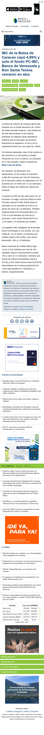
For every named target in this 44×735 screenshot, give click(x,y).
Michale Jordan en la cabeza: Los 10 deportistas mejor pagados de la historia (22, 554)
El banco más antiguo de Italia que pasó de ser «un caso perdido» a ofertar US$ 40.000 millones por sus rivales (22, 597)
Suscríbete (24, 26)
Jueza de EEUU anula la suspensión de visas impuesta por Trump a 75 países (21, 510)
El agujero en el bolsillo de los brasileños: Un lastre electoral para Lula (21, 578)
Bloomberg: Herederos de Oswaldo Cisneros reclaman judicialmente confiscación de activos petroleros (21, 409)
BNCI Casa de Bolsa (10, 85)
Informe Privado (12, 26)
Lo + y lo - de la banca (9, 667)
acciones (24, 81)
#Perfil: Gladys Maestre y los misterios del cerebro (19, 570)
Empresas (6, 81)
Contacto (34, 26)
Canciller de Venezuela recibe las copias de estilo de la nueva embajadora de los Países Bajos (20, 493)
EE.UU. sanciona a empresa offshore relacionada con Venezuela (17, 428)
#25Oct (15, 81)
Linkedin (9, 711)
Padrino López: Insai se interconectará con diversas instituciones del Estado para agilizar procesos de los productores (21, 473)
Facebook (29, 309)
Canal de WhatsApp (26, 306)
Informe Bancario (7, 662)
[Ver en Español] (42, 2)
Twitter (21, 309)
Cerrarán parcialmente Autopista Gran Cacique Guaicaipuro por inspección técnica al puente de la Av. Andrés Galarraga (22, 483)
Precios (22, 89)
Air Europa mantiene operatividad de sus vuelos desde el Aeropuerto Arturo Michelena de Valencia (22, 587)
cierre (37, 85)
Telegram (7, 309)
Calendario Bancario (9, 672)
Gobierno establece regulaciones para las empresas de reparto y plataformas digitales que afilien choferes (22, 391)
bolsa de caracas (26, 85)
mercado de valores (10, 89)
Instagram (15, 309)
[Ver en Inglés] (39, 2)
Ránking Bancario (8, 657)
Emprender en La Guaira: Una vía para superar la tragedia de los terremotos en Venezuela (22, 562)
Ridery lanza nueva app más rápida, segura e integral (21, 400)
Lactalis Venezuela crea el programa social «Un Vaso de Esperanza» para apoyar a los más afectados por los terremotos (22, 419)
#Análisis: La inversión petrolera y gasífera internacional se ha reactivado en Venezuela (20, 502)
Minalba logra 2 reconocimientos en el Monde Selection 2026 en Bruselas (21, 382)
